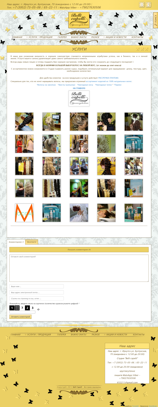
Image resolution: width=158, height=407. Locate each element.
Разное (95, 37)
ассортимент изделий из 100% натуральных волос (109, 81)
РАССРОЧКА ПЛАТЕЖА (108, 78)
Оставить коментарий (20, 317)
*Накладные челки (103, 85)
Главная (17, 37)
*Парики (117, 85)
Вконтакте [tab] (31, 242)
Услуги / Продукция (40, 37)
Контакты (137, 37)
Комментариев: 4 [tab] (16, 242)
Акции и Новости (115, 37)
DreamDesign (153, 406)
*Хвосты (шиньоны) (67, 85)
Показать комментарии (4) (79, 250)
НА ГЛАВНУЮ (79, 88)
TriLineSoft (135, 406)
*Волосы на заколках (46, 85)
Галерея (62, 37)
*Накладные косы (85, 85)
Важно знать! (78, 37)
